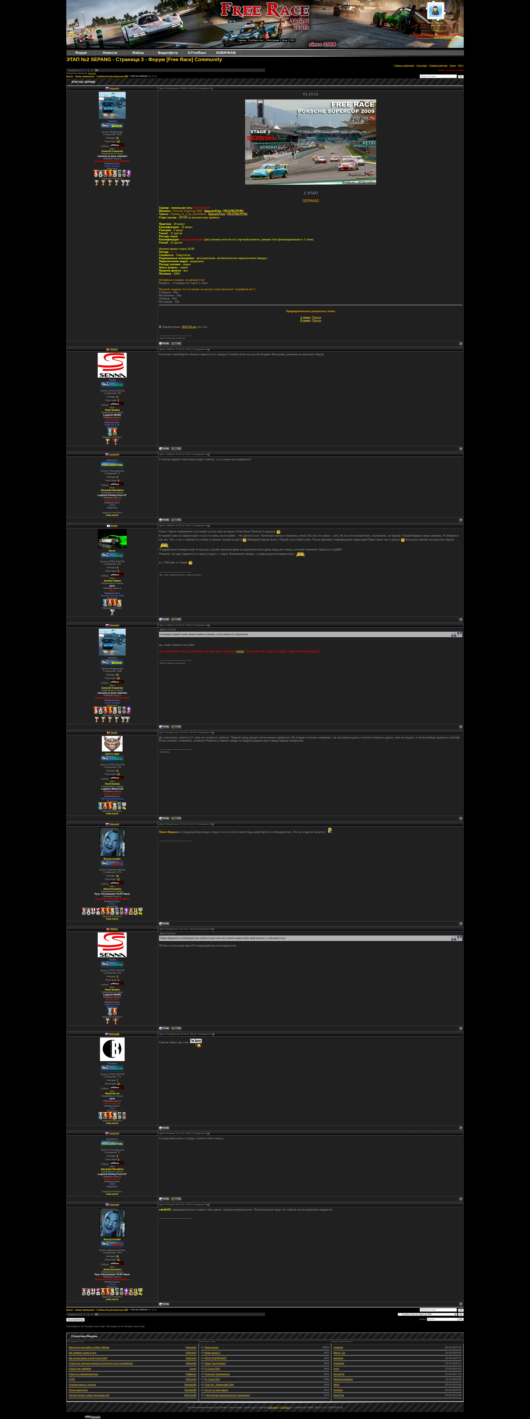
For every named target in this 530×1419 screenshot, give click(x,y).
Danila (114, 732)
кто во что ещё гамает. (217, 1390)
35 (213, 732)
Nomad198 (190, 1384)
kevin (336, 1368)
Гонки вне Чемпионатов (217, 1374)
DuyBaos (338, 1390)
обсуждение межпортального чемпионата (228, 1395)
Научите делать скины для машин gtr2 (89, 1395)
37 (213, 929)
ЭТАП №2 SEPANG (139, 76)
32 (208, 454)
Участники (421, 65)
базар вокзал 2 (212, 1352)
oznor (193, 1368)
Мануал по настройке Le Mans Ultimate (89, 1347)
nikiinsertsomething (343, 1379)
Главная (242, 40)
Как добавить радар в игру (82, 1352)
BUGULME (114, 1034)
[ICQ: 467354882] (176, 344)
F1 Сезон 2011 (212, 1379)
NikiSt (336, 1384)
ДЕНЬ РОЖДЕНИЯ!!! (215, 1358)
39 (208, 1133)
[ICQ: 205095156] (176, 818)
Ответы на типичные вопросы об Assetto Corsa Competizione (101, 1363)
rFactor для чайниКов (80, 1368)
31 (208, 349)
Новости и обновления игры (83, 1374)
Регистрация (272, 40)
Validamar (191, 1374)
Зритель (436, 25)
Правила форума (438, 65)
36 (212, 824)
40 (208, 1204)
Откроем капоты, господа (82, 1384)
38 (213, 1034)
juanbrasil (338, 1358)
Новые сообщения (404, 65)
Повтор (316, 317)
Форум (69, 76)
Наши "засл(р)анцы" (215, 1363)
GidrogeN (114, 824)
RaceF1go (339, 1395)
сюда (240, 651)
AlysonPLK (339, 1374)
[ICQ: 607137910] (176, 449)
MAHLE (114, 349)
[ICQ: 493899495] (176, 520)
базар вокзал (211, 1347)
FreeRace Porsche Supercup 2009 (112, 76)
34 (208, 625)
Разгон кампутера (78, 1390)
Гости (436, 30)
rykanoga (338, 1347)
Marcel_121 (339, 1352)
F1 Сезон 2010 (212, 1368)
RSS (292, 40)
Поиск (452, 65)
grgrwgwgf (339, 1363)
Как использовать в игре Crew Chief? (88, 1358)
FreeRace (286, 1407)
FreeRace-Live (255, 40)
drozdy (114, 526)
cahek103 (114, 454)
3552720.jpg (189, 326)
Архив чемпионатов (84, 76)
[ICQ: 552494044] (176, 619)
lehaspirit (92, 73)
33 (208, 526)
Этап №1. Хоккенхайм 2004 (219, 1384)
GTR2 (72, 1379)
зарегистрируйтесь (444, 37)
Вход (284, 40)
